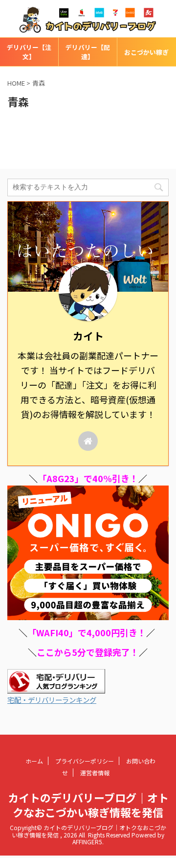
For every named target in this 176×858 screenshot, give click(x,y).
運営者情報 (95, 772)
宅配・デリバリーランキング (51, 700)
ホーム (34, 761)
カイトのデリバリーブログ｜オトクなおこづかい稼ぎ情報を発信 (88, 804)
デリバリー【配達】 (88, 52)
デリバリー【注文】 (29, 52)
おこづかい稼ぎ (146, 52)
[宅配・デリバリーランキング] (56, 688)
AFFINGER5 (87, 841)
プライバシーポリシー (84, 761)
